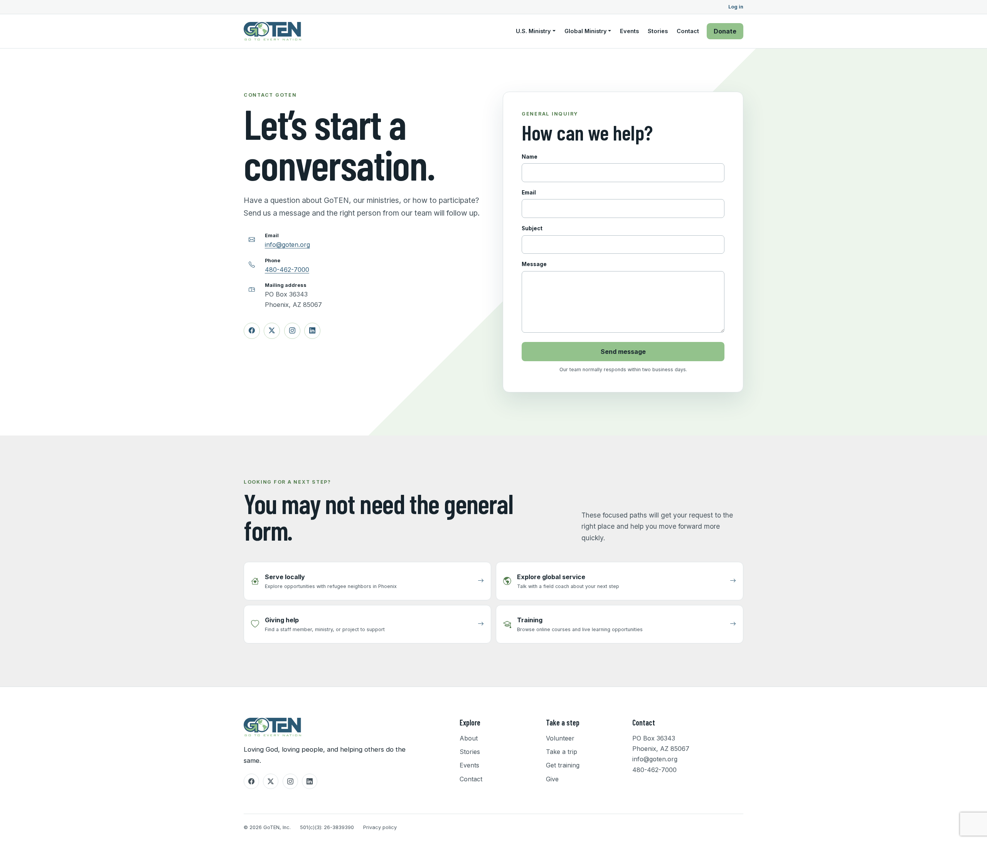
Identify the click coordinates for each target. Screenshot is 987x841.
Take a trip (561, 752)
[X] (272, 331)
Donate (725, 31)
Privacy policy (380, 827)
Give (552, 779)
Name (529, 157)
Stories (658, 31)
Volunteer (560, 738)
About (469, 738)
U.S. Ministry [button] (533, 31)
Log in (735, 7)
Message (534, 264)
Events (629, 31)
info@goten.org (287, 244)
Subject (532, 228)
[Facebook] (252, 331)
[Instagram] (292, 331)
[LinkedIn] (312, 331)
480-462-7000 (287, 269)
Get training (562, 765)
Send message (623, 351)
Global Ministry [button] (585, 31)
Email (529, 192)
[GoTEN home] (272, 31)
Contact (688, 31)
